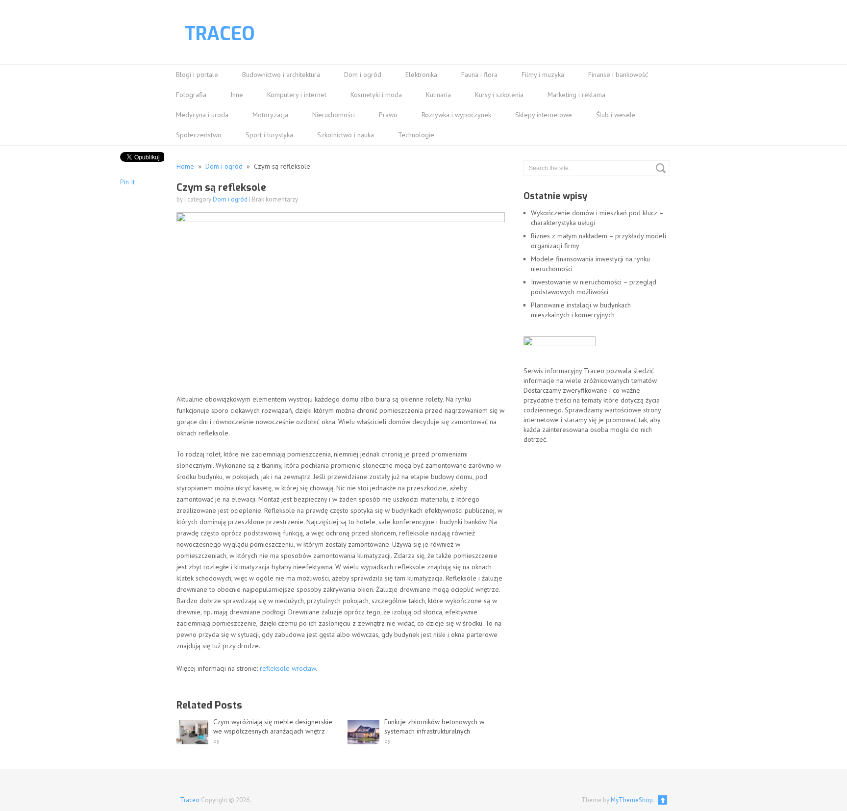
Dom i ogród (362, 74)
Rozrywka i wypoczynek (456, 114)
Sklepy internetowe (543, 114)
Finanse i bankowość (618, 74)
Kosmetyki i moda (376, 94)
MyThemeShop (632, 800)
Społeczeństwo (199, 134)
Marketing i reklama (576, 94)
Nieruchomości (333, 114)
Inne (236, 94)
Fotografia (191, 94)
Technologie (416, 134)
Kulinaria (438, 94)
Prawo (388, 114)
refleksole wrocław (288, 668)
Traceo (219, 34)
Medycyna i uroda (202, 114)
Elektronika (421, 74)
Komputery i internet (296, 94)
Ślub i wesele (616, 114)
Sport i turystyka (269, 134)
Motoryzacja (270, 114)
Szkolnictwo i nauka (345, 134)
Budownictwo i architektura (281, 74)
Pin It (127, 181)
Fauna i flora (479, 74)
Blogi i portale (197, 74)
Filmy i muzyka (543, 74)
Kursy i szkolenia (499, 94)
